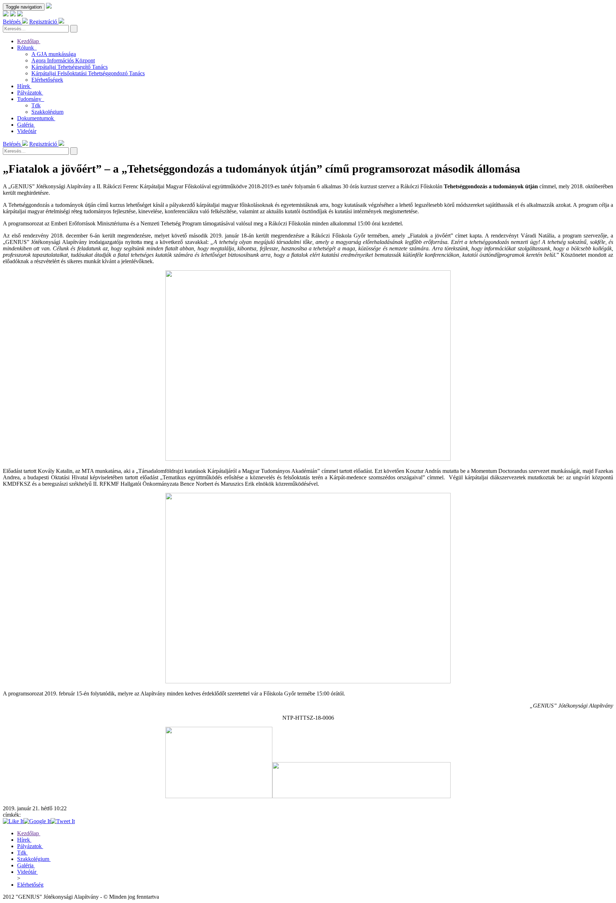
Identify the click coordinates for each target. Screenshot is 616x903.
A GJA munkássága (53, 54)
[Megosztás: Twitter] (63, 821)
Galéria (25, 125)
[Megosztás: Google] (37, 821)
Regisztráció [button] (43, 22)
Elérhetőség (30, 885)
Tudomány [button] (30, 99)
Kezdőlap (28, 41)
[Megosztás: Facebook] (13, 821)
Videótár (26, 131)
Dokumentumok (35, 118)
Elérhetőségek (47, 80)
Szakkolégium (47, 112)
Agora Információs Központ (63, 60)
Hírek (23, 86)
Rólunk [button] (26, 48)
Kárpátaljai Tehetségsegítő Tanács (69, 67)
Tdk (36, 105)
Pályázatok (29, 93)
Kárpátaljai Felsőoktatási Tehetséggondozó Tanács (88, 73)
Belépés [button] (12, 22)
